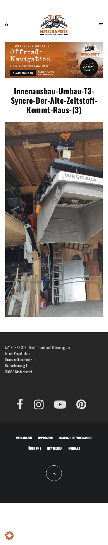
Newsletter (54, 448)
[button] (9, 535)
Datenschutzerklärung (75, 438)
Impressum (45, 438)
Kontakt (74, 448)
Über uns (34, 448)
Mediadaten (24, 438)
